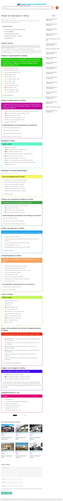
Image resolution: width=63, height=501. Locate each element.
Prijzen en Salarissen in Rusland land (51, 73)
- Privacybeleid (53, 499)
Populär (53, 15)
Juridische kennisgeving (30, 499)
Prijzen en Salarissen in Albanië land (51, 102)
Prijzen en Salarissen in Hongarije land (51, 97)
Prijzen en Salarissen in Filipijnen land (51, 58)
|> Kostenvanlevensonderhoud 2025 (9, 499)
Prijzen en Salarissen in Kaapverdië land (51, 44)
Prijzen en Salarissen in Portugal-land (51, 78)
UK (3, 435)
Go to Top (59, 499)
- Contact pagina (46, 499)
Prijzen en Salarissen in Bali (52, 48)
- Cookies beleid (38, 499)
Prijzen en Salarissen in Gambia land (51, 83)
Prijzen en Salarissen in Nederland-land (51, 53)
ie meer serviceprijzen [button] (9, 250)
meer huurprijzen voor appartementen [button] (12, 362)
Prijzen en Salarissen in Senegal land (51, 111)
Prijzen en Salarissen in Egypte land (51, 20)
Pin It (25, 415)
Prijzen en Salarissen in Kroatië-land (51, 63)
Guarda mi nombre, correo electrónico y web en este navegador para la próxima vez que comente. (21, 489)
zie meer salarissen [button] (8, 194)
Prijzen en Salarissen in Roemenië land (51, 88)
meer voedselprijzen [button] (8, 95)
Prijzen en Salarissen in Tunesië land (51, 29)
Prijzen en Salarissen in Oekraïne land (51, 34)
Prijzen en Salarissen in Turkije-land (51, 24)
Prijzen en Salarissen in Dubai (53, 107)
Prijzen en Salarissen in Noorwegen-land (51, 68)
